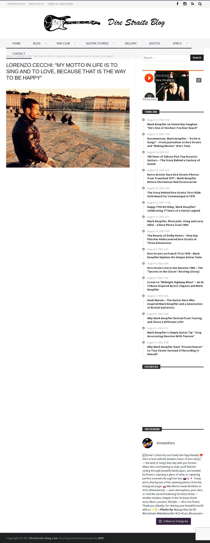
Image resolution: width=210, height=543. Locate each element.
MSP (101, 538)
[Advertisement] (68, 180)
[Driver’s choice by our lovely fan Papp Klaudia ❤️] (173, 483)
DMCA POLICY (37, 4)
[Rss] (192, 4)
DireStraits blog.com (44, 538)
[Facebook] (177, 4)
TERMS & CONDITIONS (60, 4)
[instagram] (185, 4)
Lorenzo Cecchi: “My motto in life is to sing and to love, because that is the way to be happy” (64, 56)
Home (9, 56)
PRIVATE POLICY (17, 4)
